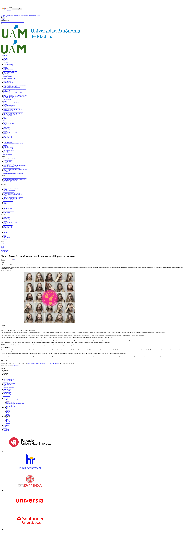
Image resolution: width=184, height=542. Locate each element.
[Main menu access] (1, 23)
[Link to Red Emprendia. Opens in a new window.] (29, 490)
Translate (16, 259)
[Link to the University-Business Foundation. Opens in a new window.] (29, 451)
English (2, 17)
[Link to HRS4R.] (29, 470)
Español (2, 19)
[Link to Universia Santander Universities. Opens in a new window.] (29, 529)
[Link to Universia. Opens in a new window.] (29, 510)
